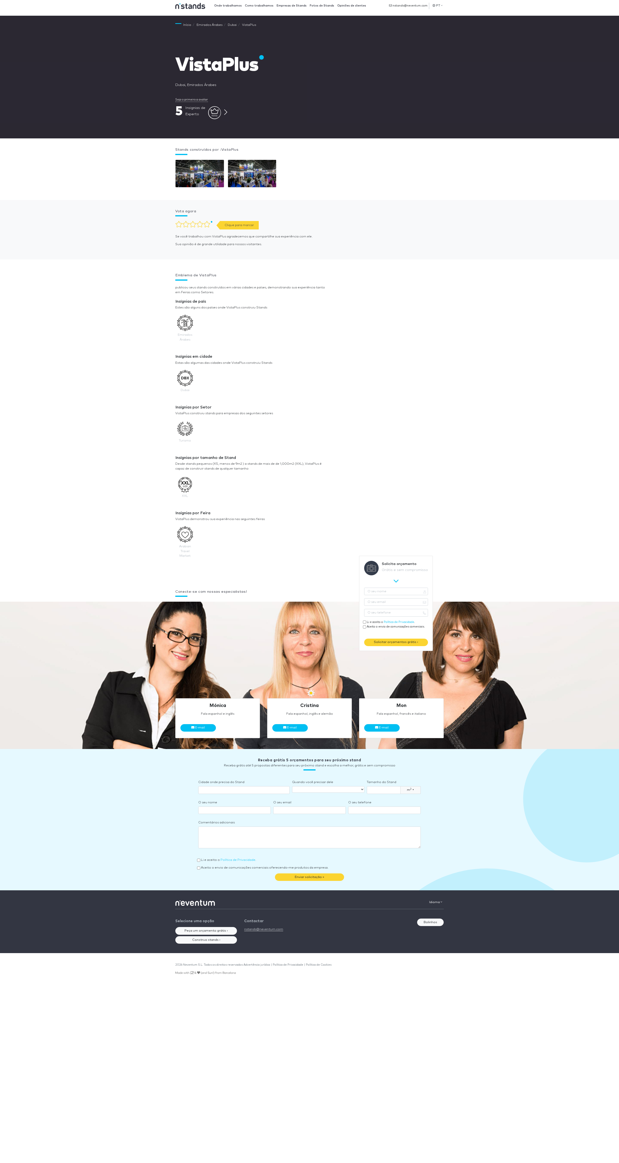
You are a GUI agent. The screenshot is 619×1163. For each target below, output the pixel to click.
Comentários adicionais (216, 822)
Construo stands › (206, 940)
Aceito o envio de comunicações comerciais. (396, 626)
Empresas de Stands (292, 5)
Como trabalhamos (259, 5)
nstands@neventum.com (409, 5)
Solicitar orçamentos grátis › (396, 642)
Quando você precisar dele (312, 782)
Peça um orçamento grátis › (206, 930)
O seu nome (207, 802)
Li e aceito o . (391, 622)
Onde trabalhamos (228, 5)
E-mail (199, 727)
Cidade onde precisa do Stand (221, 782)
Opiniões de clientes (351, 5)
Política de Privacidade (399, 622)
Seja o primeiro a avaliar (191, 99)
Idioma (435, 902)
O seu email (282, 802)
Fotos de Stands (322, 5)
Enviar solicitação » (309, 877)
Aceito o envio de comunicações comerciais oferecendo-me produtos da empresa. (264, 867)
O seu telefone (359, 802)
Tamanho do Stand (381, 782)
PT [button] (438, 5)
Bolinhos (430, 922)
